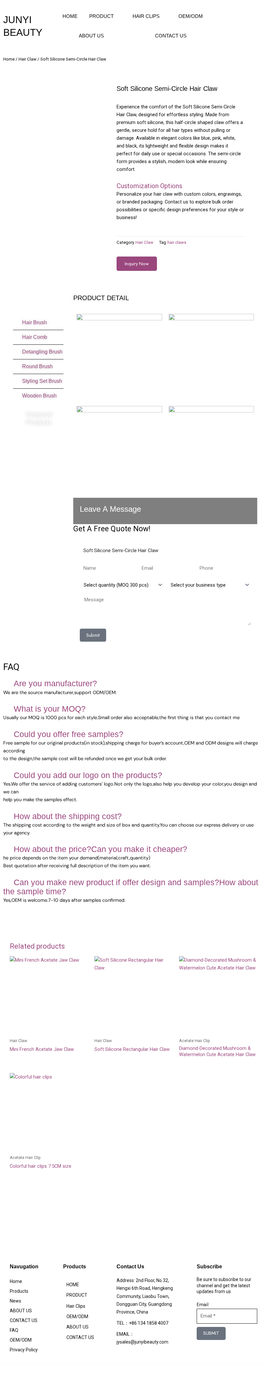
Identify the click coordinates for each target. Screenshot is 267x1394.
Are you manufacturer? (55, 683)
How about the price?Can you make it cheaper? (100, 849)
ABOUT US (91, 35)
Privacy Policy (24, 1349)
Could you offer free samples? (68, 734)
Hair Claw (27, 59)
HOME (70, 16)
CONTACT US (171, 35)
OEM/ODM (190, 16)
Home (9, 59)
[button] (133, 684)
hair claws (176, 242)
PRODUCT (101, 16)
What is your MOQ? (50, 708)
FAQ (14, 1330)
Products (19, 1291)
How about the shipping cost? (68, 816)
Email (202, 1305)
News (15, 1300)
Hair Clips (146, 16)
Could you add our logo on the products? (88, 775)
